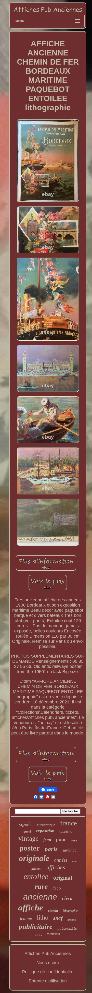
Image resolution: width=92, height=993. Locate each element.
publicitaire (36, 926)
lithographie (70, 910)
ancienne (40, 896)
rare (41, 886)
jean (47, 839)
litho (42, 917)
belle (74, 861)
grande (71, 919)
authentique (46, 825)
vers (74, 840)
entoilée (36, 876)
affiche (30, 907)
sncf (58, 918)
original (62, 878)
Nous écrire (48, 962)
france (68, 823)
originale (34, 858)
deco (57, 888)
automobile (67, 929)
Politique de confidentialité (47, 971)
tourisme (53, 934)
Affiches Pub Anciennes (48, 953)
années (60, 860)
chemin (53, 910)
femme (26, 918)
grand (27, 831)
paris (51, 849)
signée (25, 824)
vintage (28, 838)
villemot (36, 869)
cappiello (65, 831)
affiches (55, 867)
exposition (45, 830)
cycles (38, 934)
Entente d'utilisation (48, 980)
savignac (69, 850)
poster (29, 848)
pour (61, 839)
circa (67, 898)
